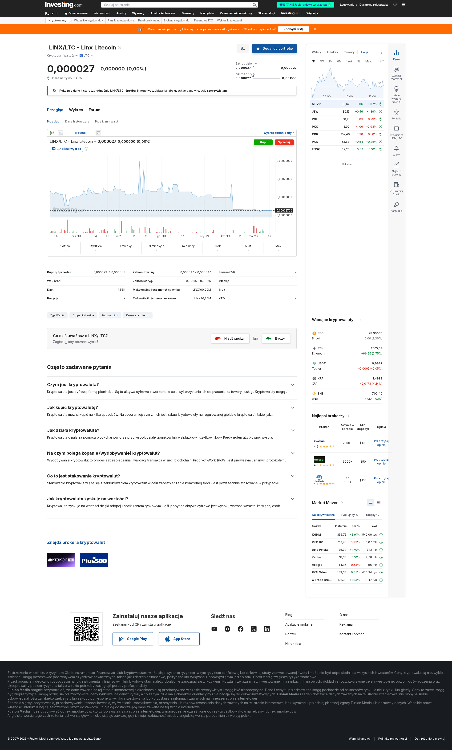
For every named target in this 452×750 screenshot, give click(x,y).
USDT (322, 363)
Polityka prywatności (392, 738)
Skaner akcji (266, 13)
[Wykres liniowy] (60, 132)
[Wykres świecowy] (51, 132)
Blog (288, 615)
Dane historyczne (77, 121)
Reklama (346, 624)
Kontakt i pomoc (351, 634)
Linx (115, 315)
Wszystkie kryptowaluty (89, 20)
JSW (315, 111)
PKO (315, 126)
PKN (315, 141)
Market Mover (325, 502)
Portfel (290, 634)
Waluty (316, 52)
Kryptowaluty (57, 20)
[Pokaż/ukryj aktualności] (98, 132)
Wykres (76, 109)
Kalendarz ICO (203, 20)
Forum (94, 109)
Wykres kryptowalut (229, 20)
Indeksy (332, 52)
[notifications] (395, 4)
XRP (320, 378)
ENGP (316, 149)
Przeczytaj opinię (381, 443)
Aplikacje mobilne (299, 624)
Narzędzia (293, 644)
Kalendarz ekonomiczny (236, 13)
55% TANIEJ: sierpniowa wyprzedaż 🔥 (305, 4)
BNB (320, 393)
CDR (315, 134)
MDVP (316, 104)
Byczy (280, 338)
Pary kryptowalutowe (121, 20)
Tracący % (371, 515)
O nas (343, 615)
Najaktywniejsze (323, 515)
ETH (320, 348)
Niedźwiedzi (234, 338)
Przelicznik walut (149, 20)
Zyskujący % (349, 515)
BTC (320, 333)
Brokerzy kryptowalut (177, 20)
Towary (349, 52)
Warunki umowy (360, 738)
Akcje (364, 52)
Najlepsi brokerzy (328, 415)
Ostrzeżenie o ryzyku (429, 738)
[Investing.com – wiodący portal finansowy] (63, 4)
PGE (315, 119)
